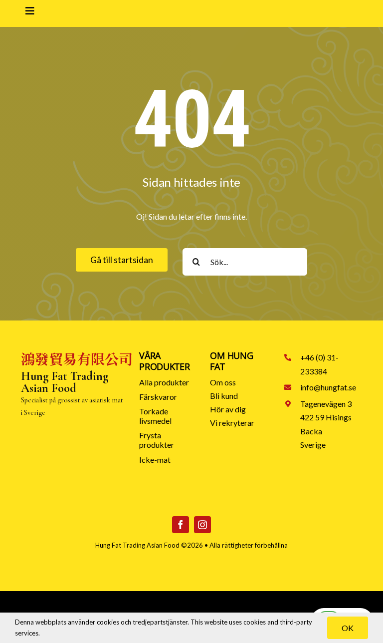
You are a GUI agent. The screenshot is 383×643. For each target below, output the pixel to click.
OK (348, 628)
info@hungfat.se (328, 387)
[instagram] (202, 524)
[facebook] (180, 524)
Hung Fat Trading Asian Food (137, 545)
